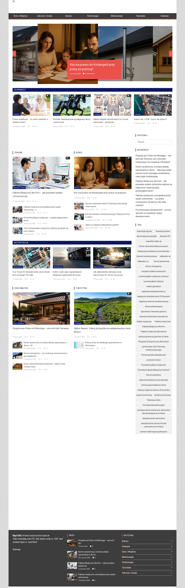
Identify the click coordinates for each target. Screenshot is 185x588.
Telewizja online (153, 400)
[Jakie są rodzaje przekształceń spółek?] (79, 227)
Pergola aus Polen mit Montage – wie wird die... (96, 541)
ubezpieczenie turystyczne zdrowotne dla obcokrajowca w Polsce (153, 411)
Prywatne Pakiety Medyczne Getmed (153, 370)
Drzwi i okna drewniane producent (153, 246)
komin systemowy (161, 261)
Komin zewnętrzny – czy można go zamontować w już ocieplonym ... (45, 354)
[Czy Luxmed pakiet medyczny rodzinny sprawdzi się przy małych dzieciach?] (17, 230)
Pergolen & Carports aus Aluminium (153, 342)
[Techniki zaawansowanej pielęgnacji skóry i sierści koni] (72, 104)
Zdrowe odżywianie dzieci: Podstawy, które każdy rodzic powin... (106, 204)
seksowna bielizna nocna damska (153, 380)
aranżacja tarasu (163, 231)
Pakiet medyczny (144, 321)
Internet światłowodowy (147, 256)
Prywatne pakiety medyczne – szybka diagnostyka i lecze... (46, 219)
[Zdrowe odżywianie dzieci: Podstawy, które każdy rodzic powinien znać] (79, 206)
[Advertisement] (123, 6)
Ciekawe (16, 114)
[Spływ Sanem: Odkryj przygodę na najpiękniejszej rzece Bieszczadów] (103, 308)
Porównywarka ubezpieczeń (153, 355)
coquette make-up (154, 241)
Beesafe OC (165, 236)
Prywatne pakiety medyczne (153, 365)
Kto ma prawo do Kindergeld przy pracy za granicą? (100, 192)
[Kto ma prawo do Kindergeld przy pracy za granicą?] (103, 172)
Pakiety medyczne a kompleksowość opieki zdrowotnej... (96, 575)
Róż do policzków (153, 375)
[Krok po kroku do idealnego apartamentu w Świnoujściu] (79, 345)
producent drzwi (154, 360)
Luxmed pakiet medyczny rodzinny (153, 276)
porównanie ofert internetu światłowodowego (153, 348)
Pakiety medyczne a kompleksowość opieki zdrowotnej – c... (42, 208)
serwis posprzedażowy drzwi (153, 385)
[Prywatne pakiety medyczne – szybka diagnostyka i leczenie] (17, 220)
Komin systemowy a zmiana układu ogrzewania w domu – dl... (45, 343)
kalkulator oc (143, 261)
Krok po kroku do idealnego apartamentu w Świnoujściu (103, 343)
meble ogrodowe (153, 286)
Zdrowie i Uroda (19, 188)
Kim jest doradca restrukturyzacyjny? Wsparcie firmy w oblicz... (107, 215)
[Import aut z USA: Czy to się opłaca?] (153, 104)
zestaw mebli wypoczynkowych (153, 432)
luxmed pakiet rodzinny (154, 281)
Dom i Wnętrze (18, 323)
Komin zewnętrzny (154, 266)
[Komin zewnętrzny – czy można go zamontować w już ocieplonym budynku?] (17, 355)
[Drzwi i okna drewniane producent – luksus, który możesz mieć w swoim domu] (17, 366)
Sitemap (16, 549)
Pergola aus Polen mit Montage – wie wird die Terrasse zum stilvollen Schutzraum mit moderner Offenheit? (153, 158)
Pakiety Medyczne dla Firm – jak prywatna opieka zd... (96, 564)
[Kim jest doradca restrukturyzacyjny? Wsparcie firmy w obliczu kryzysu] (79, 216)
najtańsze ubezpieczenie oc (154, 291)
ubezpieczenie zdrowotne (153, 418)
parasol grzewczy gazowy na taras (153, 336)
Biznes (77, 188)
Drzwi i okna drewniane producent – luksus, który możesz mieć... (44, 365)
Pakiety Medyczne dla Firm (153, 326)
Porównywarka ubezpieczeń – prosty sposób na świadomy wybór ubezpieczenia (153, 213)
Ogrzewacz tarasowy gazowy (153, 311)
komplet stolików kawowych (154, 271)
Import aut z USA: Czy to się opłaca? (150, 119)
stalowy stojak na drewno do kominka (154, 390)
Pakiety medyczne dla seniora (153, 331)
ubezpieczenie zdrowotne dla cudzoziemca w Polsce (153, 425)
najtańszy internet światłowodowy (153, 301)
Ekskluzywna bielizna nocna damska (153, 251)
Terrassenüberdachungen (153, 405)
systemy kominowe (162, 395)
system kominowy (144, 395)
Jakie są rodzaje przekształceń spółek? (102, 225)
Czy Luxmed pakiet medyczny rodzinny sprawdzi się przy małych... (46, 229)
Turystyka (78, 323)
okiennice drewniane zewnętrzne (153, 316)
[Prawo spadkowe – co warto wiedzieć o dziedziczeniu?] (31, 104)
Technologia (127, 562)
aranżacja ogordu (144, 231)
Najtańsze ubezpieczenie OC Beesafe (153, 296)
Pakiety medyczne (163, 321)
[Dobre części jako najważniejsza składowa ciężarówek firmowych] (71, 257)
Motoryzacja (17, 267)
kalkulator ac (165, 256)
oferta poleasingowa (154, 306)
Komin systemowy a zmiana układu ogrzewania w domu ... (93, 553)
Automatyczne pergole (147, 236)
